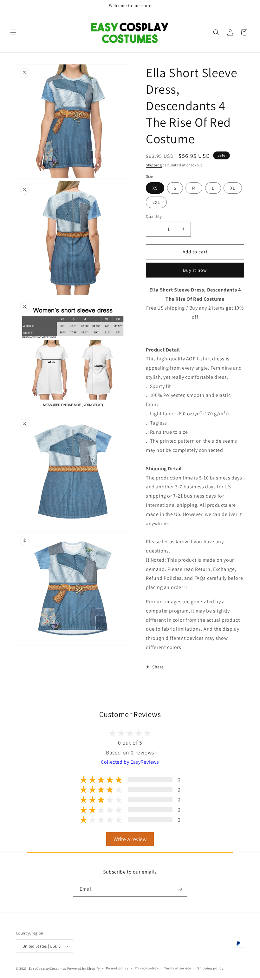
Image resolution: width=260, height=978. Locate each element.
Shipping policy (210, 968)
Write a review (130, 839)
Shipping (154, 165)
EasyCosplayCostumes (47, 968)
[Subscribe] (180, 889)
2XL (156, 202)
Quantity (154, 216)
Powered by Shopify (83, 968)
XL (232, 188)
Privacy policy (146, 968)
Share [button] (158, 667)
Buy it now (195, 270)
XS (155, 188)
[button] (13, 32)
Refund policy (117, 968)
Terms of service (177, 968)
